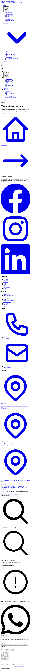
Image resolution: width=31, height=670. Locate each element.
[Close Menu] (12, 65)
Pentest (5, 304)
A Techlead (6, 6)
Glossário (5, 286)
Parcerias (16, 644)
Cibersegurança (7, 298)
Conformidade (9, 14)
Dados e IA (6, 296)
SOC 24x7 (5, 303)
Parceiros (5, 89)
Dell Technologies (10, 54)
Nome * (3, 647)
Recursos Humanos (24, 644)
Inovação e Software (8, 295)
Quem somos (9, 12)
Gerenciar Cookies (5, 495)
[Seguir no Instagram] (15, 243)
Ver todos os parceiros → (12, 58)
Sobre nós (5, 279)
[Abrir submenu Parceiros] (8, 89)
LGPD (7, 16)
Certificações (9, 15)
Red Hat (8, 51)
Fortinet (8, 55)
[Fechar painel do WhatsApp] (1, 637)
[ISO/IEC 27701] (22, 486)
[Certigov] (25, 487)
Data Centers (6, 299)
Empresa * (3, 649)
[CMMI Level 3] (5, 486)
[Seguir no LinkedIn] (15, 273)
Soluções (5, 21)
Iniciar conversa (4, 659)
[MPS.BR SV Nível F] (17, 487)
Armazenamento (7, 302)
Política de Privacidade (6, 494)
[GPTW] (3, 489)
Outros (2, 646)
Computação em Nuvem (9, 300)
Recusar (3, 668)
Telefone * (3, 650)
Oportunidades (9, 19)
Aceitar (7, 668)
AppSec (5, 306)
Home (4, 5)
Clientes (8, 17)
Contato (5, 61)
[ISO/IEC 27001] (13, 486)
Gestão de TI (6, 294)
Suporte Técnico (9, 644)
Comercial (3, 644)
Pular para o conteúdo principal (8, 1)
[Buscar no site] (1, 63)
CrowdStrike (9, 57)
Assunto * (3, 643)
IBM (7, 53)
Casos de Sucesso (10, 20)
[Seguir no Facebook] (15, 213)
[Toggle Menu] (2, 63)
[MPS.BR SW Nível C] (6, 487)
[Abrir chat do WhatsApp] (1, 661)
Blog (4, 59)
